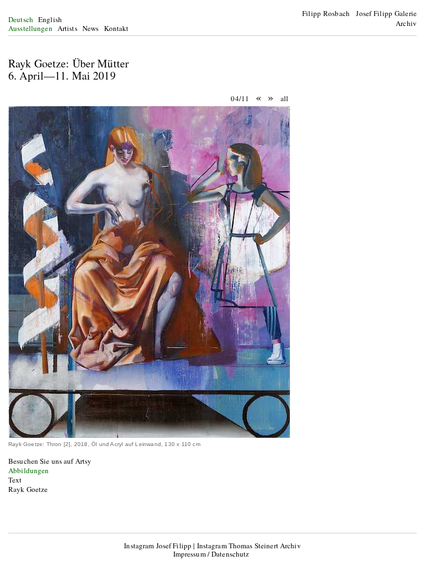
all (284, 98)
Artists (67, 28)
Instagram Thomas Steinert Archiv (249, 546)
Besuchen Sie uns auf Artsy (49, 461)
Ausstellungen (30, 28)
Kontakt (116, 28)
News (90, 28)
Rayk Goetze (28, 489)
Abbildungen (28, 470)
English (50, 19)
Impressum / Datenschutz (211, 554)
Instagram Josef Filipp (157, 546)
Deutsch (20, 19)
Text (15, 480)
